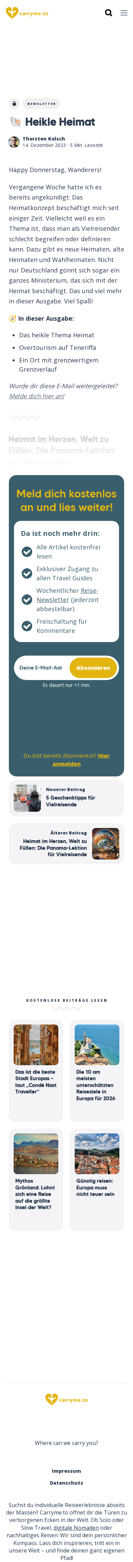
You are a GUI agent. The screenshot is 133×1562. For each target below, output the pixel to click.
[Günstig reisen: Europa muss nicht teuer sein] (97, 1180)
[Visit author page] (14, 141)
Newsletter (41, 103)
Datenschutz (66, 1483)
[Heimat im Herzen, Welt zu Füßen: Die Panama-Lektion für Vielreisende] (66, 843)
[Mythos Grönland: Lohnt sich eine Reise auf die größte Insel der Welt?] (36, 1180)
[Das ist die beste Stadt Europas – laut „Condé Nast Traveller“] (36, 1071)
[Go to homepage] (66, 1399)
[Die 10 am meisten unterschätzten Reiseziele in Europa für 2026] (97, 1071)
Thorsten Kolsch (44, 138)
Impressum (66, 1471)
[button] (124, 13)
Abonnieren (93, 668)
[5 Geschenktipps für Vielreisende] (66, 798)
